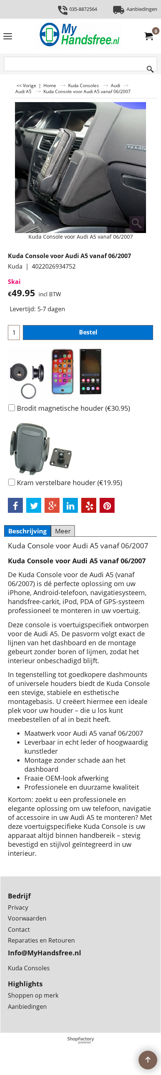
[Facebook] (15, 505)
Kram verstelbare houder (69, 482)
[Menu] (7, 37)
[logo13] (79, 36)
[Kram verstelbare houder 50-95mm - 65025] (80, 448)
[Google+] (52, 505)
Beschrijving (27, 531)
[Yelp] (88, 505)
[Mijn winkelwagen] (148, 36)
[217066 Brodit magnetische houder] (80, 374)
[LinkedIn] (70, 505)
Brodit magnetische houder (73, 408)
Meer (63, 531)
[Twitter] (33, 505)
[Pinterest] (107, 505)
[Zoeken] (150, 67)
